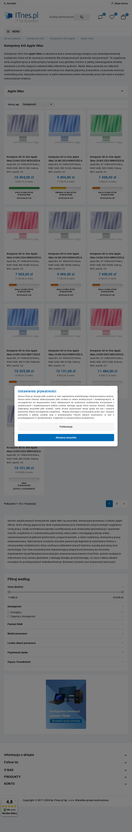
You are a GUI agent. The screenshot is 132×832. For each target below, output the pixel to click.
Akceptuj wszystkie (66, 437)
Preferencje (66, 426)
